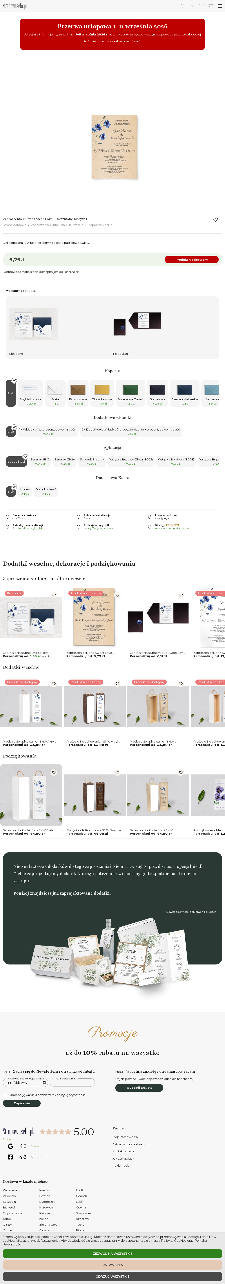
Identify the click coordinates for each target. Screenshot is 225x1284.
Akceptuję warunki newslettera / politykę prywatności (48, 1095)
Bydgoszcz (47, 1201)
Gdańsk (81, 1196)
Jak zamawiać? (123, 1158)
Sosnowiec (84, 1213)
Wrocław (9, 1196)
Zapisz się (22, 1103)
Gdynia (81, 1207)
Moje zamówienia (125, 1137)
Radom (44, 1213)
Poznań (44, 1196)
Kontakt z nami (123, 1151)
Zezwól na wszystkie (112, 1254)
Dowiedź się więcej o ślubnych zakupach (191, 911)
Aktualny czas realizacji (128, 1144)
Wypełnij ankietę (139, 1087)
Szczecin (9, 1201)
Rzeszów (82, 1219)
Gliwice (44, 1230)
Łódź (79, 1190)
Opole (7, 1230)
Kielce (43, 1219)
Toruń (7, 1219)
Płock (80, 1230)
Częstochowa (12, 1213)
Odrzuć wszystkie (112, 1276)
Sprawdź (8, 1139)
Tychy (80, 1224)
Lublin (80, 1201)
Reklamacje (121, 1165)
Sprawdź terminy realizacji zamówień (114, 41)
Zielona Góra (48, 1224)
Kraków (44, 1190)
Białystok (9, 1207)
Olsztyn (8, 1224)
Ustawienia (112, 1265)
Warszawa (10, 1190)
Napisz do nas (157, 866)
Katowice (46, 1207)
